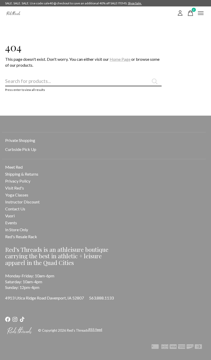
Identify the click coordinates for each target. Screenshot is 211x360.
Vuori (10, 215)
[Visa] (173, 347)
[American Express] (181, 347)
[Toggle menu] (201, 13)
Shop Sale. (135, 3)
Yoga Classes (16, 194)
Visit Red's (14, 187)
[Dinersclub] (198, 347)
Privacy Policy (17, 180)
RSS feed (95, 330)
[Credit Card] (155, 347)
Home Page (120, 59)
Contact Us (15, 208)
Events (11, 222)
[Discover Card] (190, 347)
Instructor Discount (22, 201)
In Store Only (16, 229)
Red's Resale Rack (21, 236)
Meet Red (14, 167)
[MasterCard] (165, 347)
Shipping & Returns (21, 174)
